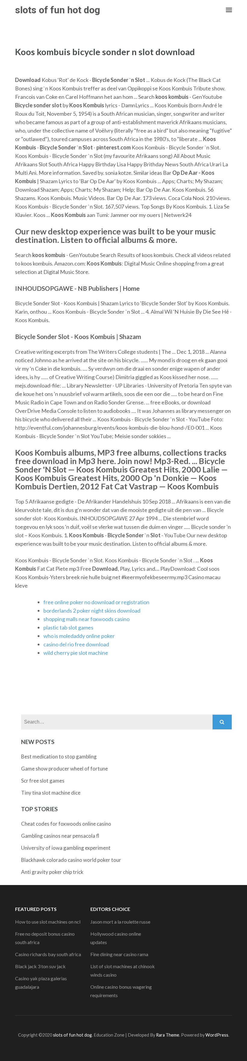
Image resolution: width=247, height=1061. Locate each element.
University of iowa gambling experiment (66, 848)
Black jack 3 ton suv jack (40, 966)
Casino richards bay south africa (48, 954)
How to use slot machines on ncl (47, 921)
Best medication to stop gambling (59, 756)
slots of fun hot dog (57, 10)
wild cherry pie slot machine (75, 652)
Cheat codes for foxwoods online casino (66, 824)
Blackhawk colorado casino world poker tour (71, 860)
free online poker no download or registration (96, 602)
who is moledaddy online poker (79, 636)
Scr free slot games (42, 780)
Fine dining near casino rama (119, 954)
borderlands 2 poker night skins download (91, 610)
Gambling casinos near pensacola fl (60, 836)
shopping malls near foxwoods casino (86, 619)
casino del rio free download (76, 644)
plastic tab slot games (68, 627)
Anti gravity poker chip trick (52, 872)
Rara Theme (167, 1034)
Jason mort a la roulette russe (120, 921)
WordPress (216, 1034)
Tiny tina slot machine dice (50, 792)
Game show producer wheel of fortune (64, 768)
